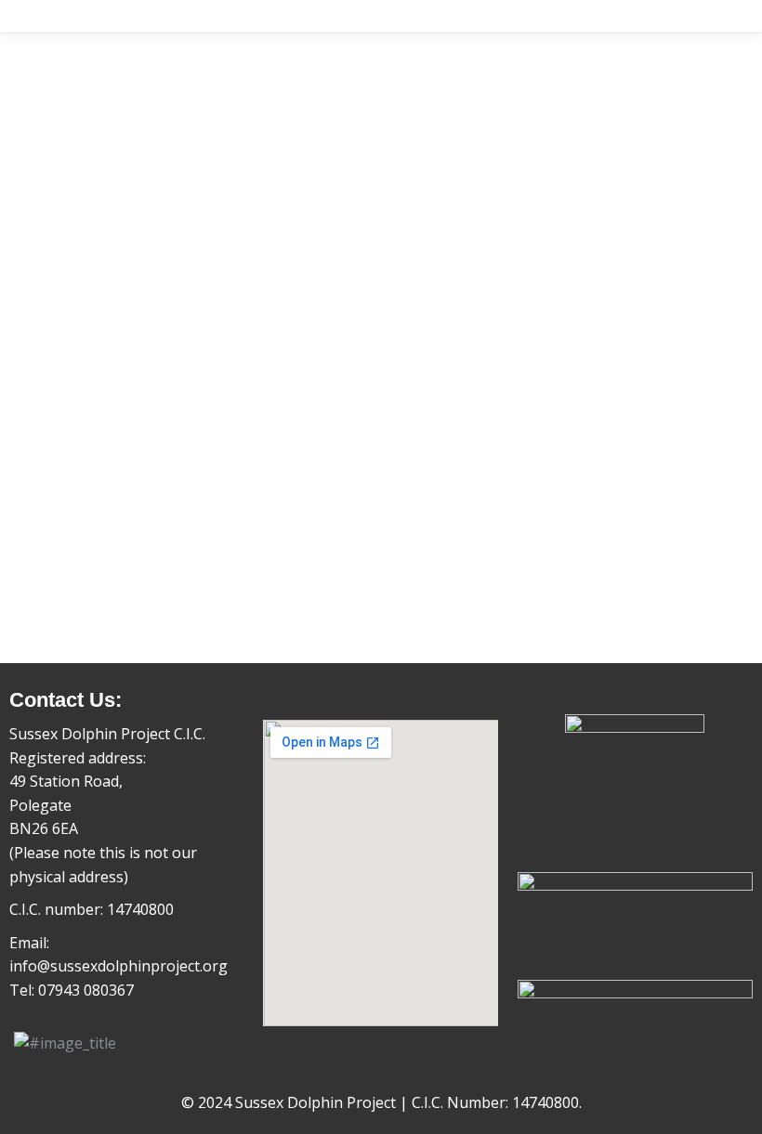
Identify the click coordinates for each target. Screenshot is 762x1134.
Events (100, 506)
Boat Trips (98, 537)
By (185, 537)
